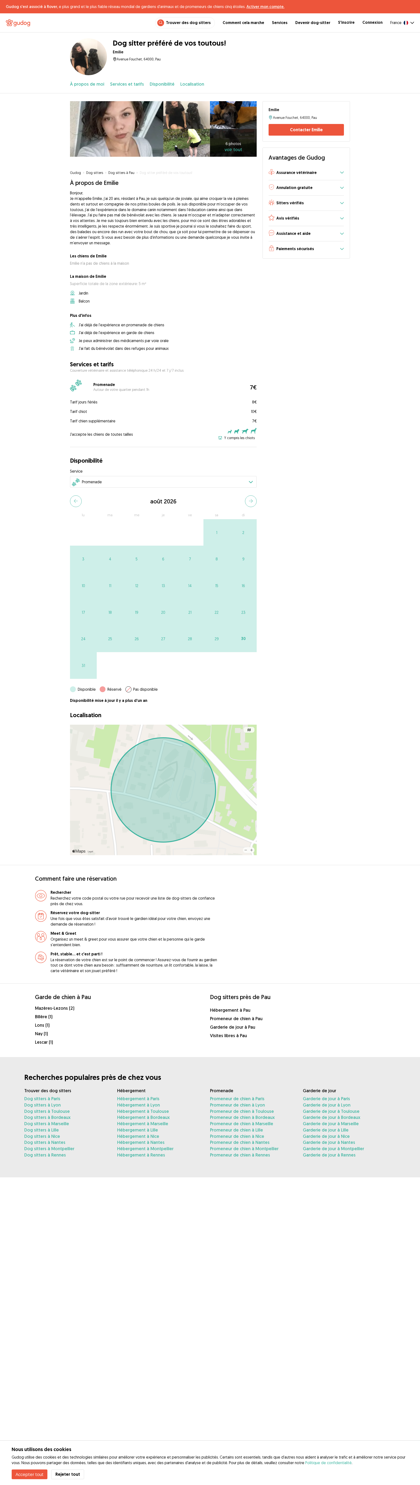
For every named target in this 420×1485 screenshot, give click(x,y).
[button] (306, 172)
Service (76, 471)
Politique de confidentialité (328, 1462)
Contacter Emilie (306, 129)
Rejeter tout (67, 1474)
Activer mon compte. (265, 6)
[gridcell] (216, 532)
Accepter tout (30, 1474)
